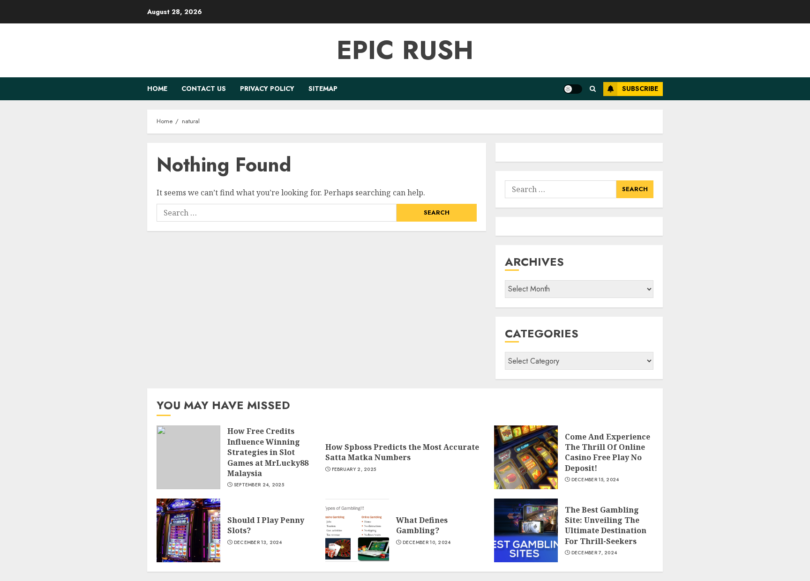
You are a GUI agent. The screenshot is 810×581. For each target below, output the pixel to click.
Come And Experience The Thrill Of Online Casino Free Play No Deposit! (607, 452)
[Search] (593, 89)
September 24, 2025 (259, 485)
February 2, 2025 (354, 469)
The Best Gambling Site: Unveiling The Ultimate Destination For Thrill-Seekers (605, 525)
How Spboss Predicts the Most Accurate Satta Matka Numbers (402, 452)
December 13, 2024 (258, 542)
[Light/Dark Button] (572, 89)
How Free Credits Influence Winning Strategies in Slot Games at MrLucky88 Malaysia (267, 452)
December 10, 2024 (427, 542)
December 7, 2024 (594, 553)
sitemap (323, 88)
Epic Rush (405, 50)
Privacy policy (267, 88)
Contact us (203, 88)
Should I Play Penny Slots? (265, 525)
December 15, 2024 (595, 480)
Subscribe (640, 88)
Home (157, 88)
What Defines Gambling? (422, 525)
